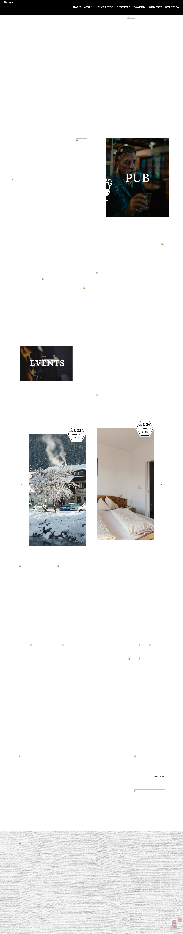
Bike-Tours (106, 7)
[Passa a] (155, 10)
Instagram (159, 783)
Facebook (160, 780)
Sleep (88, 7)
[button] (21, 485)
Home (77, 7)
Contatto (123, 7)
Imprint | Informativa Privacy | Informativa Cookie (43, 921)
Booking (140, 7)
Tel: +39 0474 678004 (28, 785)
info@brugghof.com (28, 782)
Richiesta (100, 712)
